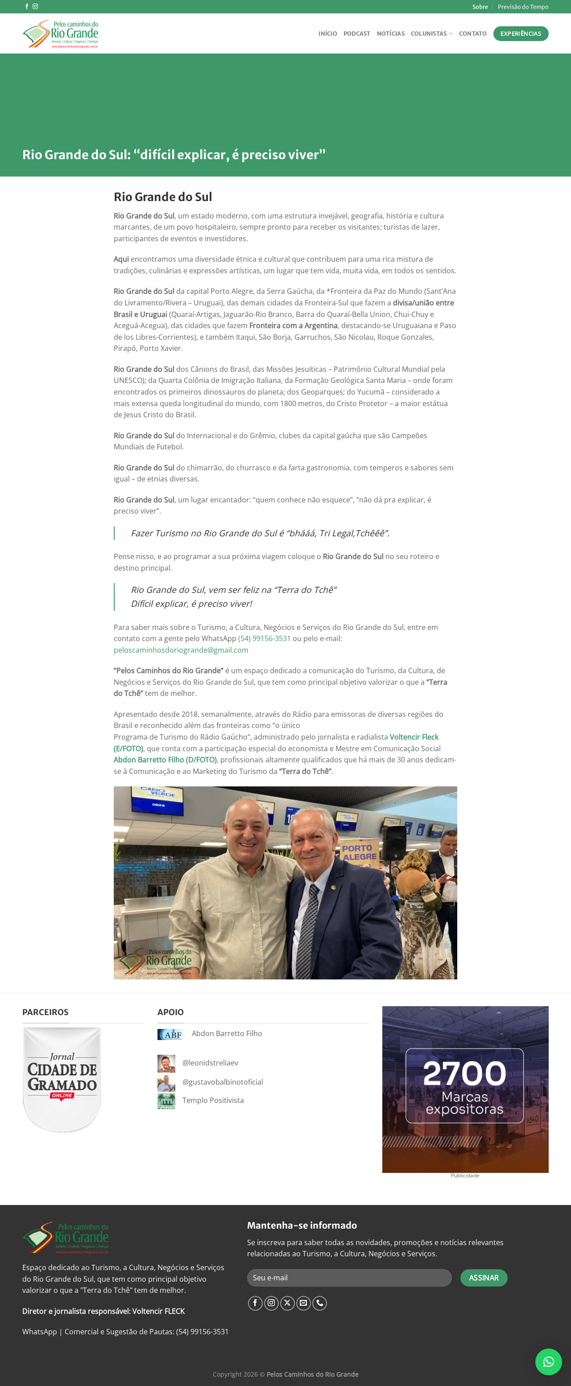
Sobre (480, 6)
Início (328, 33)
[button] (548, 1362)
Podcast (357, 33)
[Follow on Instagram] (35, 7)
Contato (473, 33)
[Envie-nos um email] (303, 1303)
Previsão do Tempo (523, 6)
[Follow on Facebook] (26, 7)
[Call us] (319, 1303)
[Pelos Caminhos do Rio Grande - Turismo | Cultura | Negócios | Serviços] (67, 33)
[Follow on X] (287, 1303)
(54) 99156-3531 (264, 638)
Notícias (391, 33)
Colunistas (429, 33)
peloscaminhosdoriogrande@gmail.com (181, 650)
